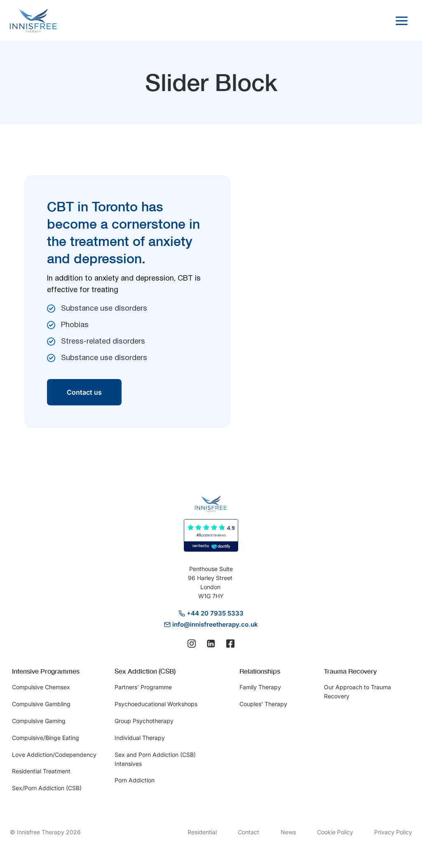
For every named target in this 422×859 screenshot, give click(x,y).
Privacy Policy (393, 832)
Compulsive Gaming (39, 720)
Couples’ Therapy (263, 703)
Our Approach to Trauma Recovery (357, 691)
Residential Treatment (41, 771)
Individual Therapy (140, 737)
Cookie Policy (335, 832)
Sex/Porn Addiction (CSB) (47, 787)
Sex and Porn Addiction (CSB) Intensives (155, 759)
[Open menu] (401, 20)
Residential (202, 832)
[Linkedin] (211, 643)
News (288, 832)
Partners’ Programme (143, 686)
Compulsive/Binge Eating (45, 737)
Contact (248, 832)
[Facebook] (230, 643)
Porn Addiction (135, 780)
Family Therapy (260, 686)
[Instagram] (192, 643)
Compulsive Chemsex (41, 686)
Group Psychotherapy (144, 720)
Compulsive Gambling (41, 703)
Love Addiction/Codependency (54, 754)
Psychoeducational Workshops (156, 703)
